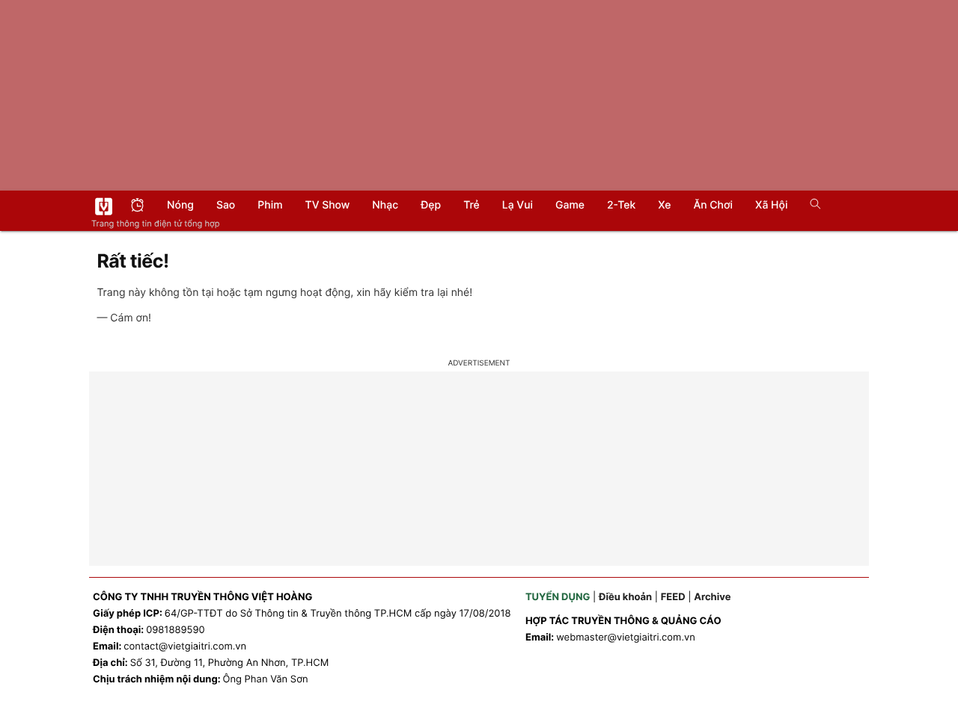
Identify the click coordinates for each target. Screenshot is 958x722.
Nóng (180, 205)
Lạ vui (517, 205)
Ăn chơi (713, 205)
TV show (327, 205)
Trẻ (471, 205)
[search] (810, 205)
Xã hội (771, 205)
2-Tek (621, 205)
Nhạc (385, 205)
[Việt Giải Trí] (103, 206)
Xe (664, 205)
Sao (225, 205)
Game (570, 205)
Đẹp (431, 205)
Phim (269, 205)
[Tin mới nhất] (137, 206)
